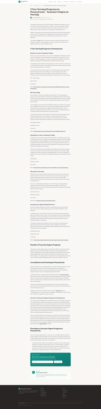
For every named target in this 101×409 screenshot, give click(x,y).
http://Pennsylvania (65, 274)
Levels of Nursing (65, 1)
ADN (41, 5)
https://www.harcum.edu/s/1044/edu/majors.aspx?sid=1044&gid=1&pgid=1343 (49, 131)
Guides (55, 1)
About (63, 393)
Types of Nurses (79, 1)
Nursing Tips (50, 1)
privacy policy (52, 364)
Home (31, 5)
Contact (64, 397)
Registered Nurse (43, 323)
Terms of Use (65, 392)
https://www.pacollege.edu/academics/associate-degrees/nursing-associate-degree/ (51, 240)
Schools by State (72, 1)
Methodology (42, 19)
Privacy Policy (65, 390)
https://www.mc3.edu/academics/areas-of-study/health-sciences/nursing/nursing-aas (51, 167)
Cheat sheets (59, 1)
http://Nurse (58, 290)
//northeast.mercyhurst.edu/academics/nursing (45, 200)
